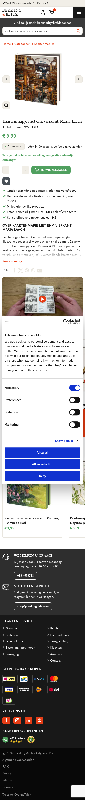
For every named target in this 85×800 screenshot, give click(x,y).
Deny (42, 476)
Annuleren (57, 654)
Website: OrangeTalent (17, 794)
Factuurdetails (59, 635)
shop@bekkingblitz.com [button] (33, 606)
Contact (55, 660)
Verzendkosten (15, 641)
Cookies (7, 787)
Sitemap (8, 780)
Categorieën (22, 43)
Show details (64, 440)
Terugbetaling (59, 641)
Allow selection (42, 464)
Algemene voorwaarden (18, 760)
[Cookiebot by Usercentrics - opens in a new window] (63, 321)
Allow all (42, 452)
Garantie (11, 628)
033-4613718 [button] (25, 575)
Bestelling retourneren (20, 647)
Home (6, 43)
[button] (51, 12)
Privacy (6, 773)
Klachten (56, 647)
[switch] (74, 400)
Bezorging (12, 654)
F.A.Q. (6, 766)
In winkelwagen (54, 170)
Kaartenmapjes (44, 43)
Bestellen (12, 635)
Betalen (55, 628)
